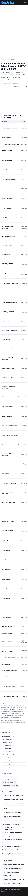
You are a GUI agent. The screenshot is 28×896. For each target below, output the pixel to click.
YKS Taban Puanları (10, 59)
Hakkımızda (7, 894)
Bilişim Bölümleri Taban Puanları (9, 779)
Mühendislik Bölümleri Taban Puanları (10, 777)
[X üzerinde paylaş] (18, 86)
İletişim (13, 894)
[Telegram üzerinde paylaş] (26, 86)
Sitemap (18, 894)
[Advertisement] (14, 20)
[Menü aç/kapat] (25, 2)
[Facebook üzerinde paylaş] (21, 86)
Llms (22, 894)
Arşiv (2, 894)
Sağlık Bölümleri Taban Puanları (9, 782)
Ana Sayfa (3, 59)
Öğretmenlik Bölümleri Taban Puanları (11, 785)
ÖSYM (23, 722)
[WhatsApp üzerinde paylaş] (24, 86)
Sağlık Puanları (15, 83)
